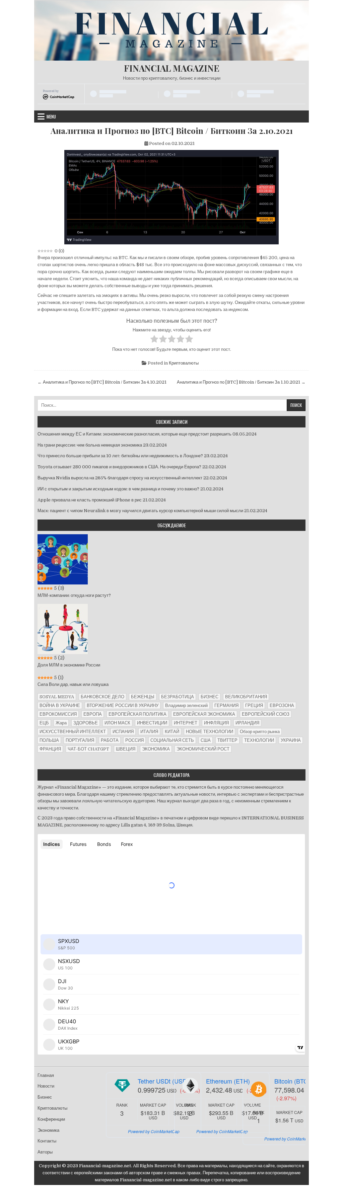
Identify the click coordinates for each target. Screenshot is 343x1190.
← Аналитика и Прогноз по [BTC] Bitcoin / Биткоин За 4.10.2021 (102, 382)
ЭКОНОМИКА (156, 748)
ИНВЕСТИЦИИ (152, 722)
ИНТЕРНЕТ (185, 722)
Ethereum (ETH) (228, 1081)
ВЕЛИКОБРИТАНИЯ (246, 696)
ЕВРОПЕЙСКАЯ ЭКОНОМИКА (204, 714)
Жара (61, 722)
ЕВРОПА (92, 714)
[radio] (154, 340)
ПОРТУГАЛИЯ (80, 740)
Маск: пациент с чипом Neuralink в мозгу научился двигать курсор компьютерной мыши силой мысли (140, 510)
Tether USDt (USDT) (165, 1081)
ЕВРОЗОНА (282, 705)
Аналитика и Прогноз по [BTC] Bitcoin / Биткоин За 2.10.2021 (172, 131)
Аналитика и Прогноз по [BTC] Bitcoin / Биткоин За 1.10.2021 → (241, 382)
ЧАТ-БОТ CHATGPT (88, 748)
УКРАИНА (291, 740)
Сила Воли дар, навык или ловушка (73, 684)
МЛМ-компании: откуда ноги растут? (74, 595)
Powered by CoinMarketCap (154, 1131)
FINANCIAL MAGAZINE (171, 68)
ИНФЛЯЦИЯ (216, 722)
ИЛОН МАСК (117, 722)
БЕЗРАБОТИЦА (177, 696)
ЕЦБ (44, 722)
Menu (51, 116)
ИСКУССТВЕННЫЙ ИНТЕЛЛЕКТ (73, 731)
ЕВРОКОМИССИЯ (58, 714)
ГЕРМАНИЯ (226, 705)
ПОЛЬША (49, 740)
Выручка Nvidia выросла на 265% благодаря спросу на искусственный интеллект (120, 477)
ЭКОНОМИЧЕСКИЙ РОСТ (203, 748)
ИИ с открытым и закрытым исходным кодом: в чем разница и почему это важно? (118, 488)
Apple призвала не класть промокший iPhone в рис (90, 499)
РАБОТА (110, 740)
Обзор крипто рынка (260, 731)
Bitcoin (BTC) (292, 1081)
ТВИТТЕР (227, 740)
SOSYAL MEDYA (57, 696)
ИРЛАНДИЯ (247, 722)
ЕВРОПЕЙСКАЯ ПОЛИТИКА (137, 714)
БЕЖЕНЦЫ (142, 696)
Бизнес (45, 1097)
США (206, 740)
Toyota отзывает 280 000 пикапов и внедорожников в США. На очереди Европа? (119, 466)
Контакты (47, 1140)
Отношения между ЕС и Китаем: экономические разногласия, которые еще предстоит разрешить (134, 434)
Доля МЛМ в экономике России (69, 664)
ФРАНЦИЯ (50, 748)
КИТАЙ (172, 731)
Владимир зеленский (186, 705)
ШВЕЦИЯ (125, 748)
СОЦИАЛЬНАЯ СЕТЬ (172, 740)
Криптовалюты (184, 363)
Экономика (48, 1130)
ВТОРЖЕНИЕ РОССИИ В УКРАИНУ (122, 705)
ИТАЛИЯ (149, 731)
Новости (46, 1086)
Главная (46, 1075)
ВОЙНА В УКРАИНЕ (60, 705)
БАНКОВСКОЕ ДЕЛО (102, 696)
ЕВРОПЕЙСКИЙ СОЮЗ (265, 714)
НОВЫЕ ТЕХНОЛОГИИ (209, 731)
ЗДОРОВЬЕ (85, 722)
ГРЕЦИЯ (254, 705)
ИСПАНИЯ (123, 731)
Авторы (45, 1152)
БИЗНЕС (209, 696)
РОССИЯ (134, 740)
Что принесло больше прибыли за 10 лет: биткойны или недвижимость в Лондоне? (120, 455)
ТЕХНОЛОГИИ (259, 740)
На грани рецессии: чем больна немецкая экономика (90, 445)
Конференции (51, 1119)
